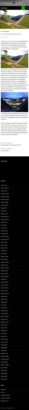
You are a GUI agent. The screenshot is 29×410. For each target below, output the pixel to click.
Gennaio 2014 (4, 273)
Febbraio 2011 (4, 339)
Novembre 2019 (5, 193)
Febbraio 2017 (4, 213)
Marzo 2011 (4, 336)
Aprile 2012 (4, 305)
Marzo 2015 (4, 253)
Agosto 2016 (4, 222)
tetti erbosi (4, 77)
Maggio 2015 (4, 248)
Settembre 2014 (5, 268)
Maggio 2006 (4, 376)
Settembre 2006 (5, 364)
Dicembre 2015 (5, 236)
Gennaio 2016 (4, 233)
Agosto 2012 (4, 296)
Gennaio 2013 (4, 285)
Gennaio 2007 (4, 353)
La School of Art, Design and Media (10, 41)
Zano (8, 37)
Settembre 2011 (5, 322)
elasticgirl (4, 8)
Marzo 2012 (4, 307)
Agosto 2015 (4, 245)
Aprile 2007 (4, 350)
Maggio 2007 (4, 347)
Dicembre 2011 (5, 316)
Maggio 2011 (4, 330)
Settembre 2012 (5, 293)
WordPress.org (4, 401)
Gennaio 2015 (4, 259)
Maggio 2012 (4, 302)
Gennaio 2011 (4, 342)
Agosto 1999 (4, 379)
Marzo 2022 (4, 185)
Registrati (3, 389)
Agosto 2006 (4, 367)
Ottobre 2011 (4, 319)
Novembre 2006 (5, 359)
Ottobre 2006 (4, 362)
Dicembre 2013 (5, 276)
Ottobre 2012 (4, 290)
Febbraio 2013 (4, 282)
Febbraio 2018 (4, 202)
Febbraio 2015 (4, 256)
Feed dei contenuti (5, 395)
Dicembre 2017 (5, 205)
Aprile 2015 (4, 250)
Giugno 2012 (4, 299)
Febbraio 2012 (4, 310)
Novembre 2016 (5, 219)
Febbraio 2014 (4, 270)
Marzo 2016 (4, 228)
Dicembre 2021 (5, 188)
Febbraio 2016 (4, 230)
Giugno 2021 (4, 191)
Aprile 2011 (4, 333)
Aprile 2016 (4, 225)
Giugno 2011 (4, 327)
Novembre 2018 (5, 196)
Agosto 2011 (4, 325)
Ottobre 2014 (4, 265)
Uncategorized (5, 31)
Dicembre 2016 (5, 216)
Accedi (2, 392)
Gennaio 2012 (4, 313)
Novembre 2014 (5, 262)
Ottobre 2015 (4, 242)
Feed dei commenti (5, 398)
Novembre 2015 (5, 239)
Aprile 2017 (4, 210)
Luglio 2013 (4, 279)
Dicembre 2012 (5, 287)
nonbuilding (4, 47)
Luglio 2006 (4, 370)
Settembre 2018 (5, 199)
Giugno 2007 (4, 345)
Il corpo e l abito (6, 149)
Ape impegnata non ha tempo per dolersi (11, 144)
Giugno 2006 (4, 373)
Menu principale (27, 8)
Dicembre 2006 (5, 356)
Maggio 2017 (4, 208)
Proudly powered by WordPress (7, 408)
